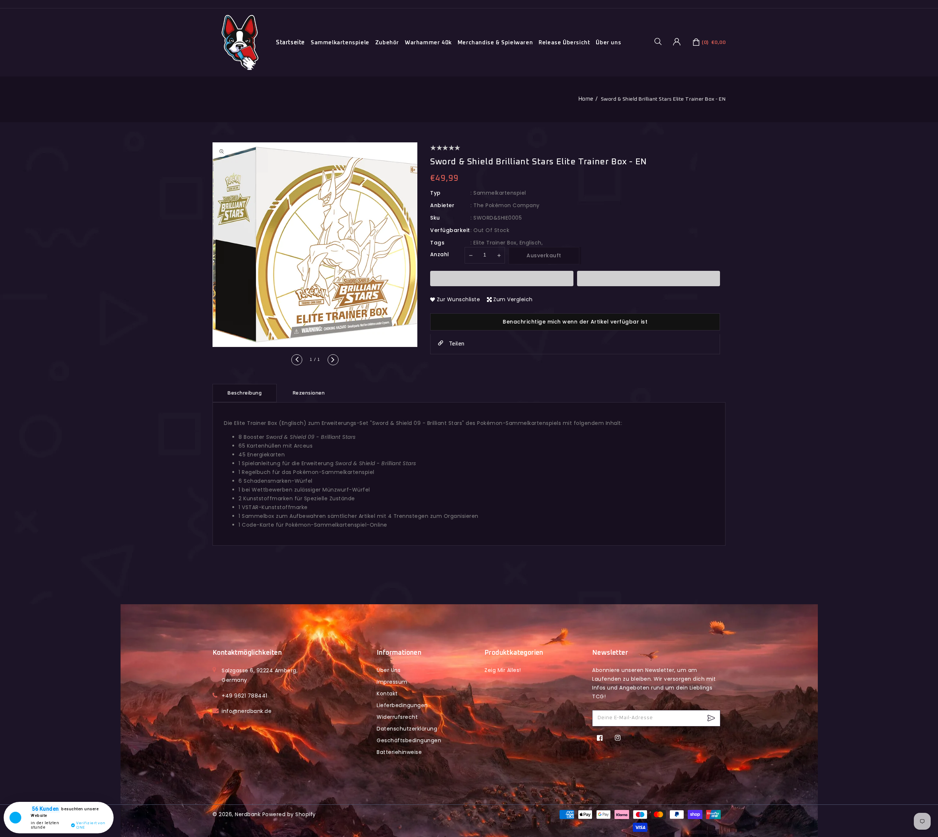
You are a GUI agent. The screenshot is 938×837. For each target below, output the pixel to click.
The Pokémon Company (506, 205)
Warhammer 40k (428, 42)
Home (586, 99)
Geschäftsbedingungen (409, 740)
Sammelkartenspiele (340, 42)
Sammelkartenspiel (499, 193)
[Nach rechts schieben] (333, 359)
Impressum (392, 681)
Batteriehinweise (399, 752)
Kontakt (387, 693)
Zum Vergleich (513, 299)
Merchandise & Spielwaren (495, 42)
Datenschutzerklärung (407, 728)
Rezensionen (309, 393)
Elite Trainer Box (495, 242)
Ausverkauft (544, 255)
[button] (661, 41)
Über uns (608, 42)
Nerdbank (248, 814)
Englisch (531, 242)
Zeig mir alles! (502, 670)
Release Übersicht (564, 42)
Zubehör (387, 42)
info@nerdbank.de (247, 711)
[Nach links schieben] (296, 359)
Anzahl (439, 254)
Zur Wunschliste (458, 299)
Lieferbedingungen (402, 705)
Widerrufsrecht (397, 717)
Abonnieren (712, 718)
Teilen (456, 344)
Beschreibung (245, 393)
